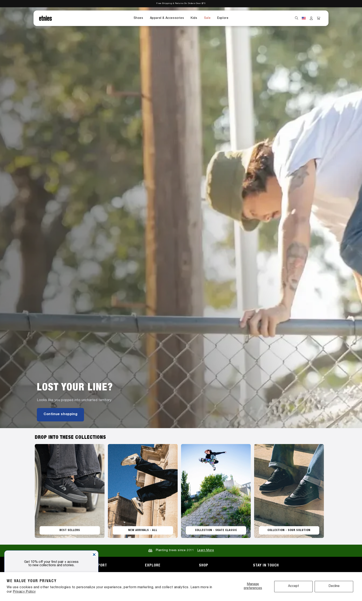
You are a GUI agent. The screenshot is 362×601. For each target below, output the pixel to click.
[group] (181, 217)
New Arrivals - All (142, 530)
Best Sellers (69, 530)
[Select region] (304, 18)
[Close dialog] (94, 554)
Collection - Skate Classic (216, 530)
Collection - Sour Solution (289, 530)
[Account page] (311, 18)
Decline (334, 586)
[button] (138, 18)
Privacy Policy (24, 592)
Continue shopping (60, 414)
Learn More (205, 550)
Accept (293, 586)
